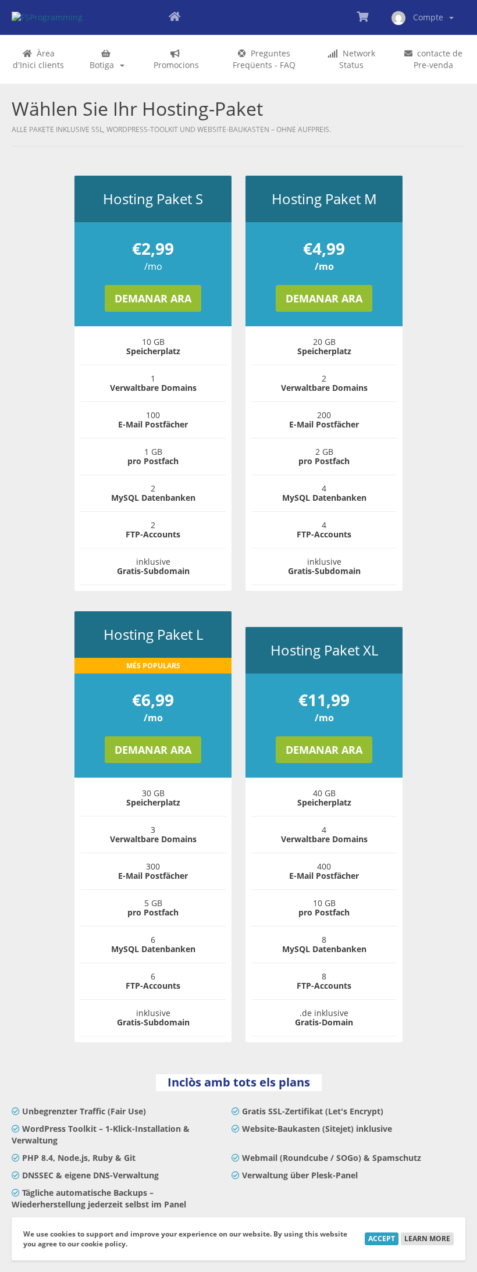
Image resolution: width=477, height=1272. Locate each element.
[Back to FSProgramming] (174, 17)
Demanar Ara (153, 298)
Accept (381, 1239)
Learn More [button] (427, 1239)
